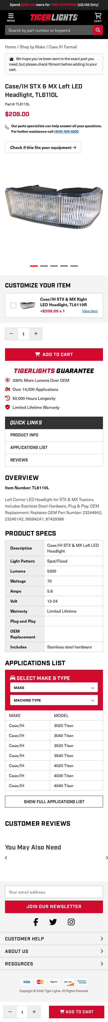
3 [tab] (54, 266)
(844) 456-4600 (66, 131)
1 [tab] (34, 266)
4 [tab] (64, 266)
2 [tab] (44, 266)
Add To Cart (57, 355)
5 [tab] (74, 266)
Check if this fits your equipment (41, 147)
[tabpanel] (54, 207)
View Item (90, 310)
